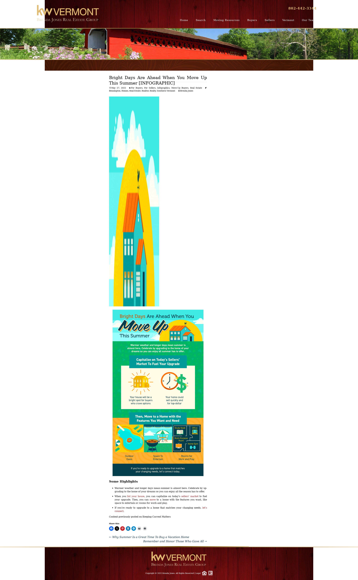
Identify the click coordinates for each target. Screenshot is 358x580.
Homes (125, 91)
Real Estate (196, 88)
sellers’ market (189, 496)
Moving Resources (226, 20)
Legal (198, 573)
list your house (135, 496)
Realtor (145, 91)
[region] (179, 44)
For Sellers (150, 88)
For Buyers (137, 88)
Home (184, 20)
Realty (153, 91)
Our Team (309, 20)
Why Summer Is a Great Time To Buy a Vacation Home (149, 537)
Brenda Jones (186, 91)
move (153, 499)
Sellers (270, 20)
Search (201, 20)
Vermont (288, 20)
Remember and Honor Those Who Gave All (175, 541)
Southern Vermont (166, 91)
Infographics (163, 88)
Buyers (252, 20)
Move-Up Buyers (180, 88)
